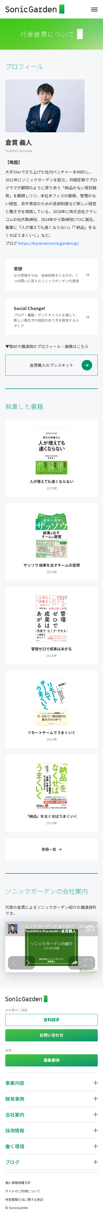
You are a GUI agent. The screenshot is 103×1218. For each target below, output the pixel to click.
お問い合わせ (51, 1035)
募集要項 (51, 1060)
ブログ (12, 1162)
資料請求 (51, 1019)
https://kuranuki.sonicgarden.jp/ (48, 243)
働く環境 (14, 1146)
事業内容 (14, 1082)
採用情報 (14, 1130)
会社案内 (14, 1114)
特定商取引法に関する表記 (24, 1199)
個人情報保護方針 (18, 1182)
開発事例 (14, 1098)
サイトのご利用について (22, 1191)
